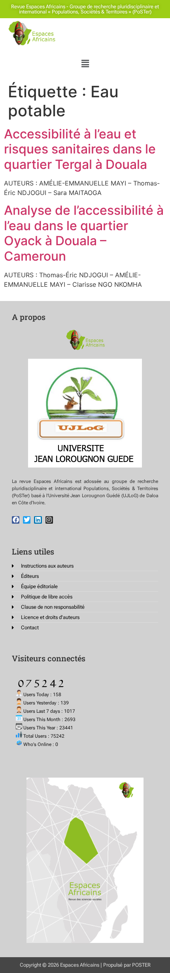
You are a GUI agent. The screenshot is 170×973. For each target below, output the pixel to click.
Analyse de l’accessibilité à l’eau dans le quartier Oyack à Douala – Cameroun (84, 233)
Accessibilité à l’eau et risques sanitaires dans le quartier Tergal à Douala (80, 149)
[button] (85, 63)
